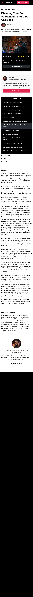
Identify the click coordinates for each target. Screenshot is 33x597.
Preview (3, 158)
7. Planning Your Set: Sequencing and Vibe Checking (15, 125)
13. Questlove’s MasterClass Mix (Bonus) (14, 151)
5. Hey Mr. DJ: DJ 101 (8, 117)
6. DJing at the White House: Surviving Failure (15, 121)
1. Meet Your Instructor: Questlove (12, 102)
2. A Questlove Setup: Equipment (12, 106)
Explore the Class (16, 363)
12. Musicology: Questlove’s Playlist (13, 147)
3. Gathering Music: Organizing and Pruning (15, 110)
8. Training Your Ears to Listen (11, 130)
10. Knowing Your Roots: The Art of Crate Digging (14, 138)
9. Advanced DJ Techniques (10, 134)
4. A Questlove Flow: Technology (12, 113)
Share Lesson (17, 66)
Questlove (10, 24)
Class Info (4, 161)
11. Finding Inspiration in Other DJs (12, 143)
